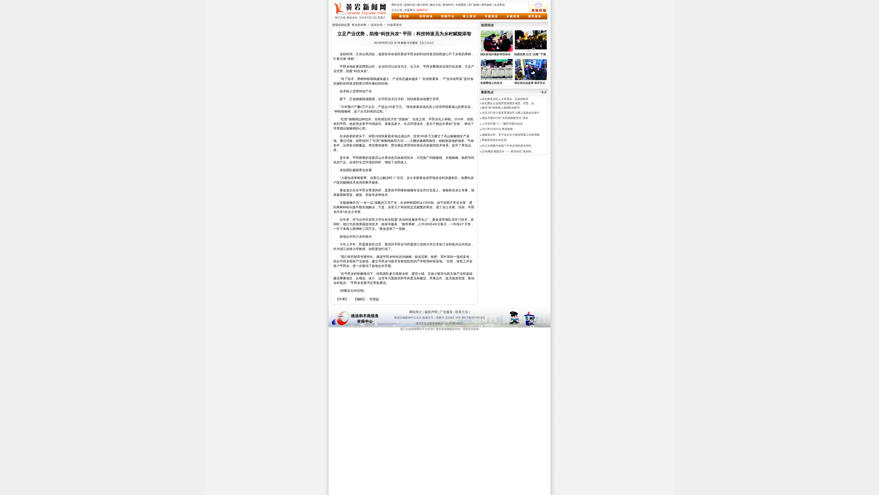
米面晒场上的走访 (491, 83)
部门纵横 (473, 4)
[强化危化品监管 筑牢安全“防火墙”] (530, 79)
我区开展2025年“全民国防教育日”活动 (504, 118)
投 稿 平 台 (447, 16)
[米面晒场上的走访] (496, 79)
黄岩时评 (448, 4)
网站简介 (415, 312)
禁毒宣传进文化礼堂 (494, 140)
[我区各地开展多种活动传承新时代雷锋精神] (496, 51)
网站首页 (396, 4)
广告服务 (446, 312)
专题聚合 (409, 10)
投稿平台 (422, 10)
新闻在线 (409, 4)
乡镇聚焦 (461, 4)
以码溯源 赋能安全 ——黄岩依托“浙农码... (507, 151)
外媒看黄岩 (394, 25)
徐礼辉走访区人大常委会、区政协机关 (505, 99)
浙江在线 (340, 17)
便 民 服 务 (534, 16)
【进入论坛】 (426, 42)
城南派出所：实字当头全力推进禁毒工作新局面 (510, 134)
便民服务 (486, 4)
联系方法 (461, 312)
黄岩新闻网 (359, 25)
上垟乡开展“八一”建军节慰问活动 (502, 123)
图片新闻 (422, 4)
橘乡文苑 (435, 4)
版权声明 (431, 312)
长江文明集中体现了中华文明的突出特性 (506, 145)
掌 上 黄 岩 (469, 16)
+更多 (543, 92)
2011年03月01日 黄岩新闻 (497, 129)
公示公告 (396, 10)
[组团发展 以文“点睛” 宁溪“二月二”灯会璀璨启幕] (530, 51)
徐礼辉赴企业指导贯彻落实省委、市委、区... (508, 103)
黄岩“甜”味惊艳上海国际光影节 (500, 107)
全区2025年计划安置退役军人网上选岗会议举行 (510, 112)
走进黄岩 (499, 4)
